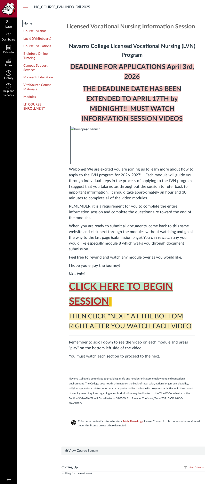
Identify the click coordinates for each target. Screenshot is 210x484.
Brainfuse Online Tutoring (35, 56)
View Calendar (196, 467)
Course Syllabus (34, 31)
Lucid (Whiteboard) (37, 38)
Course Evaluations (37, 46)
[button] (8, 75)
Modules (29, 97)
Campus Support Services (35, 68)
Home (27, 23)
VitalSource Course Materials (37, 87)
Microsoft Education (38, 77)
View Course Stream (83, 450)
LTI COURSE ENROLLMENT (34, 106)
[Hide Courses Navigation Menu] (26, 7)
